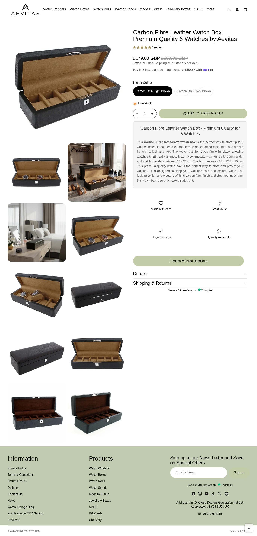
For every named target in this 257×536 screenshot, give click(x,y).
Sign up (239, 472)
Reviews (13, 520)
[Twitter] (219, 494)
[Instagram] (200, 494)
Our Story (95, 520)
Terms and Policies (239, 531)
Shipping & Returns (152, 283)
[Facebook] (193, 494)
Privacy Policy (17, 468)
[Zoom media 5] (97, 232)
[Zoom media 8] (37, 352)
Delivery (13, 487)
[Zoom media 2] (37, 172)
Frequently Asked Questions (188, 260)
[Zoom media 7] (97, 292)
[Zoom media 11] (97, 413)
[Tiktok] (213, 494)
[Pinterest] (226, 494)
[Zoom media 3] (97, 172)
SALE (93, 507)
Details (140, 273)
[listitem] (210, 9)
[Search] (229, 9)
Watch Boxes (97, 474)
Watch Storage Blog (21, 507)
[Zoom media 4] (37, 232)
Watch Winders (99, 468)
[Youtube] (206, 494)
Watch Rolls (97, 481)
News (11, 500)
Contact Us (15, 494)
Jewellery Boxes (100, 500)
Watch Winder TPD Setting (25, 513)
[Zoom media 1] (67, 82)
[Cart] (245, 9)
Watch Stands (98, 487)
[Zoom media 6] (37, 292)
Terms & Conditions (21, 474)
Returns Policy (17, 481)
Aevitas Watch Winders (27, 531)
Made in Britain (99, 494)
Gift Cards (95, 513)
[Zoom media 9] (97, 352)
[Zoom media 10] (37, 413)
